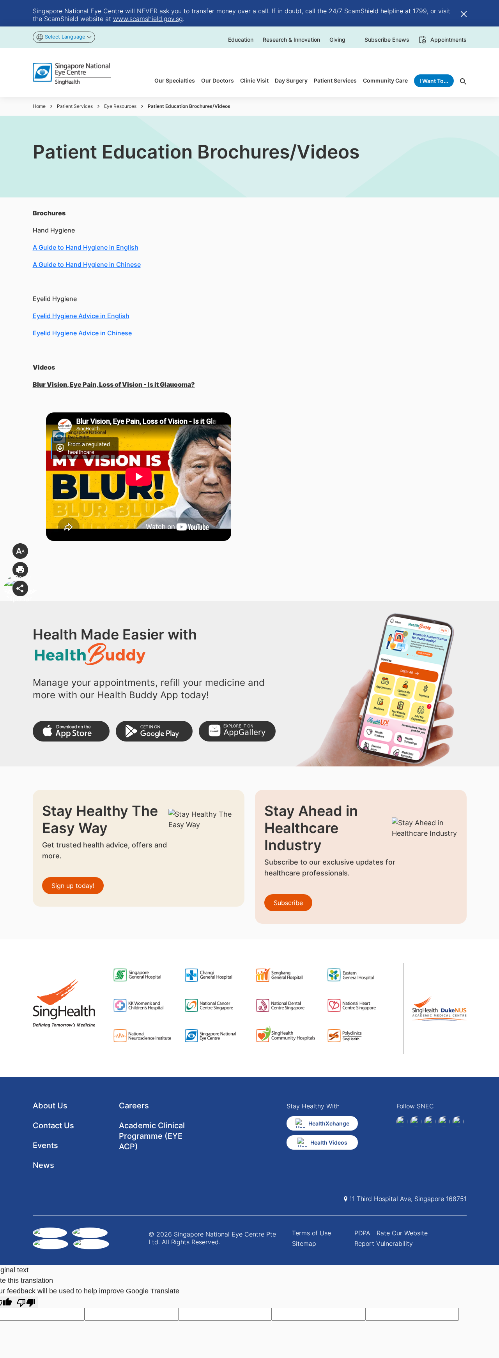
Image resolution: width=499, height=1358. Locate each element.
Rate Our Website (402, 1233)
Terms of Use (311, 1233)
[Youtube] (458, 1121)
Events (45, 1145)
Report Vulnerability (383, 1243)
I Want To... (433, 80)
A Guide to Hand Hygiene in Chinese (87, 264)
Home (39, 106)
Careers (134, 1105)
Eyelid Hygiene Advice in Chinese (82, 333)
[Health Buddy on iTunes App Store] (71, 731)
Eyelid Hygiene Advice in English (81, 316)
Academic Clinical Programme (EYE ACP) (152, 1136)
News (43, 1165)
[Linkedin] (416, 1121)
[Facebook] (401, 1121)
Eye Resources (120, 106)
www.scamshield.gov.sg (148, 19)
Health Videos (328, 1142)
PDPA (362, 1233)
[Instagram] (430, 1121)
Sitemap (304, 1243)
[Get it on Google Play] (154, 731)
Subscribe (288, 903)
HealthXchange (328, 1123)
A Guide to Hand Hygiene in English (85, 247)
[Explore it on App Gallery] (237, 731)
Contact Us (53, 1125)
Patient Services (75, 106)
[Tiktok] (444, 1121)
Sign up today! (72, 885)
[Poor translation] (26, 1302)
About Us (50, 1105)
